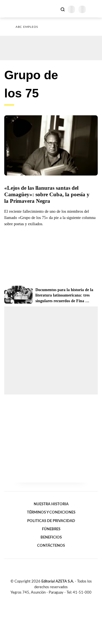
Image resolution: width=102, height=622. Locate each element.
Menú (94, 9)
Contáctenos (51, 545)
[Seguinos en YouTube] (54, 599)
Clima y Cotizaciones (53, 9)
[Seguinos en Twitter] (48, 599)
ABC (15, 8)
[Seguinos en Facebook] (43, 599)
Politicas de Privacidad (51, 521)
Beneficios (51, 537)
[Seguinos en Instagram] (60, 599)
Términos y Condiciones (51, 512)
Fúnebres (51, 529)
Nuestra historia (51, 504)
